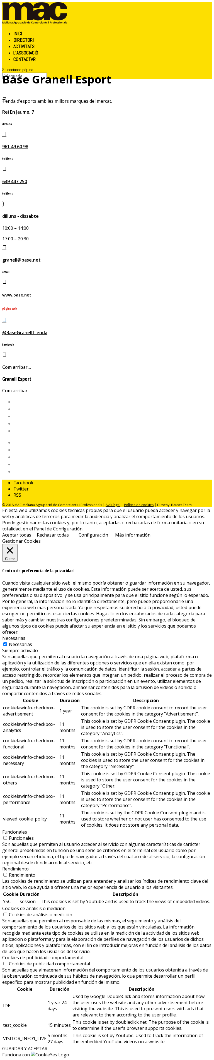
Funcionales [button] (14, 832)
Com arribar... (16, 367)
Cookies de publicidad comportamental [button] (42, 957)
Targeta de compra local (38, 457)
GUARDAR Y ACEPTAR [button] (24, 1048)
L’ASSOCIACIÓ (25, 52)
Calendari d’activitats (34, 450)
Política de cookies (139, 505)
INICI (17, 33)
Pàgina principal (30, 402)
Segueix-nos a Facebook (38, 471)
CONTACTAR (24, 59)
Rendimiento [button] (15, 869)
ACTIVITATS (24, 46)
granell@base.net (21, 260)
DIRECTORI (23, 40)
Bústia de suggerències (37, 442)
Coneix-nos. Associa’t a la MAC (44, 416)
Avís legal (113, 505)
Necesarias (20, 644)
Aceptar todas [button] (16, 535)
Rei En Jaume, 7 (18, 112)
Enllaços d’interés (31, 464)
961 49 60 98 (15, 146)
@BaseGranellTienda (24, 332)
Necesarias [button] (13, 638)
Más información (132, 535)
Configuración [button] (93, 535)
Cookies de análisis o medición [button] (33, 908)
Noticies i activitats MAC (38, 431)
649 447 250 (14, 181)
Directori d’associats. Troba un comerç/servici (60, 423)
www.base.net (16, 295)
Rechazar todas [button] (53, 535)
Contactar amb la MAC (36, 409)
